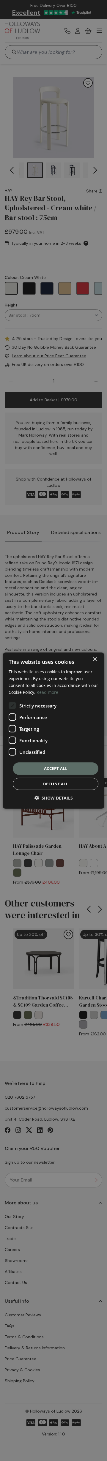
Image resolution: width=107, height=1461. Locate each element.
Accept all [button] (55, 768)
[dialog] (53, 730)
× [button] (94, 659)
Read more (47, 692)
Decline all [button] (55, 783)
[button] (53, 798)
